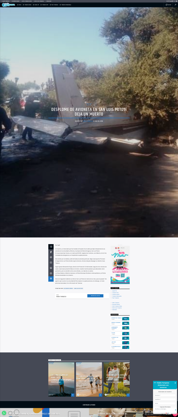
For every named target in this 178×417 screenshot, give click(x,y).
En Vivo (169, 5)
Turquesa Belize (115, 297)
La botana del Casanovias (115, 330)
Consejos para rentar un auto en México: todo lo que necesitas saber (116, 381)
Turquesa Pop (45, 5)
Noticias (89, 106)
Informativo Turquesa (117, 320)
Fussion (113, 335)
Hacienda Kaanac (15, 1)
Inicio (20, 5)
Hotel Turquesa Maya (27, 1)
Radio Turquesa (88, 122)
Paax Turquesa (54, 5)
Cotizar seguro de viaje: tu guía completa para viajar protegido (61, 381)
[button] (4, 413)
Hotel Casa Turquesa (39, 1)
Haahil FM (36, 5)
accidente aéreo (68, 291)
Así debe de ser (115, 340)
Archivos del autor (95, 298)
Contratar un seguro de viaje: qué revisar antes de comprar (89, 381)
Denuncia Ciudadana (116, 325)
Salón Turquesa (5, 1)
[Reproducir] (146, 414)
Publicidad (49, 1)
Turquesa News (27, 5)
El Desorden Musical (116, 349)
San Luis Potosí (78, 291)
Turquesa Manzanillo (66, 5)
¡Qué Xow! (114, 344)
